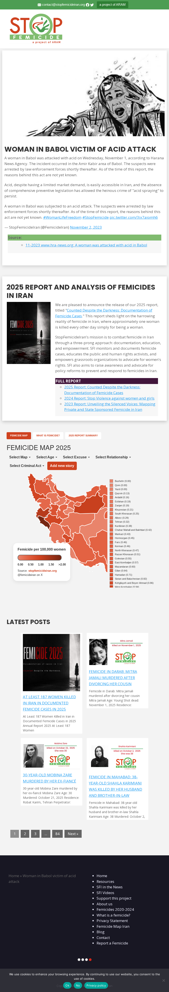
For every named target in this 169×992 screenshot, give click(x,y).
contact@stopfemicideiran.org (63, 4)
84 (57, 833)
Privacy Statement (110, 920)
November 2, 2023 (86, 227)
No (78, 985)
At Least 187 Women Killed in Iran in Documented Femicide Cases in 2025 (49, 703)
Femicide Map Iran (111, 926)
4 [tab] (90, 960)
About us (103, 903)
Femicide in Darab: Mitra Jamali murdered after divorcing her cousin (113, 677)
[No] (163, 980)
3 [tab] (86, 960)
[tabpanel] (43, 873)
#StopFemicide (95, 217)
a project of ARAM (112, 4)
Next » (73, 833)
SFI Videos (104, 892)
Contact (101, 937)
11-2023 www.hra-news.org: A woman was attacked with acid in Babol (86, 245)
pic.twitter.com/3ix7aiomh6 (134, 217)
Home (12, 875)
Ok (67, 985)
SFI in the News (108, 886)
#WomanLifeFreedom (62, 217)
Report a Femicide (111, 943)
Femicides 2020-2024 (113, 909)
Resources (104, 881)
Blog (99, 931)
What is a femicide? (112, 915)
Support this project (112, 898)
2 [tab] (83, 960)
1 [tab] (79, 960)
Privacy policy (96, 985)
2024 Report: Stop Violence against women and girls (109, 398)
